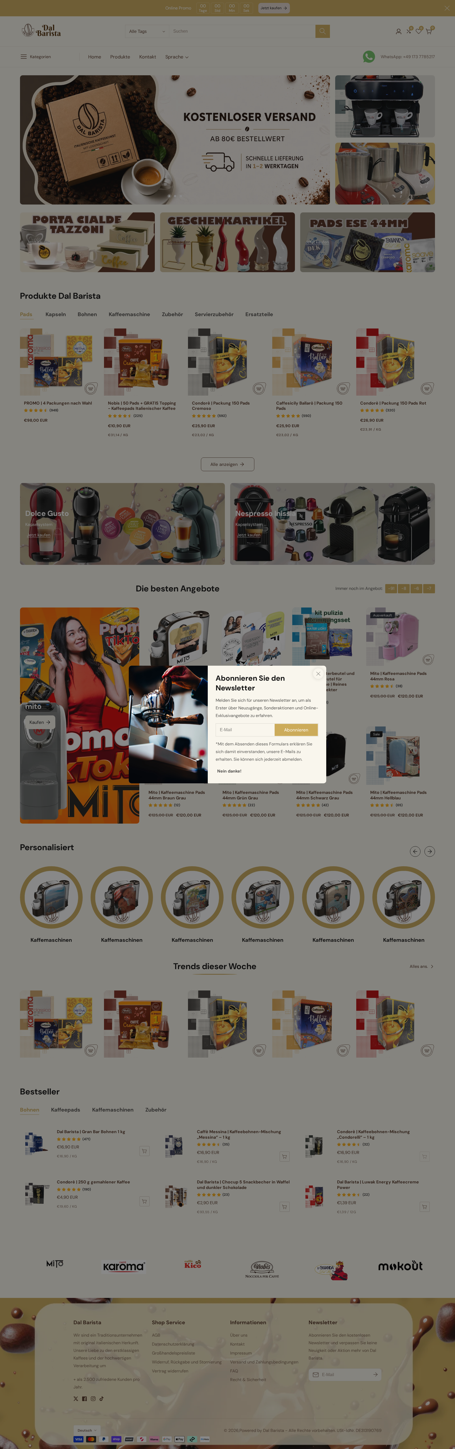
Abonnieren (296, 730)
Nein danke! (229, 771)
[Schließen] (318, 673)
